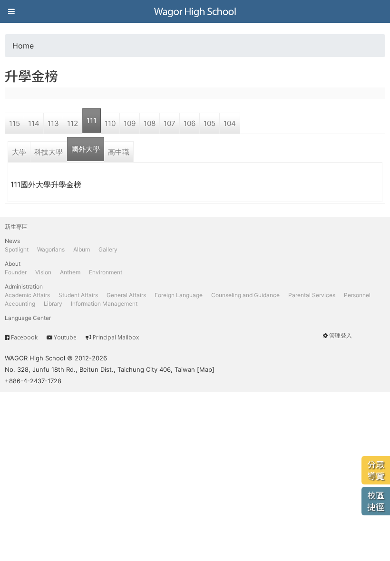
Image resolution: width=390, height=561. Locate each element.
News (12, 240)
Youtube (65, 337)
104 (230, 123)
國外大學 (85, 149)
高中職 (118, 151)
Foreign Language (179, 295)
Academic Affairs (27, 295)
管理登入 (340, 335)
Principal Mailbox (116, 337)
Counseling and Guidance (245, 295)
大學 (19, 151)
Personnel (357, 295)
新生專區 (16, 226)
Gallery (107, 249)
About (12, 263)
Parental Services (311, 295)
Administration (24, 286)
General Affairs (126, 295)
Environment (105, 272)
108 (150, 123)
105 (209, 123)
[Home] (195, 11)
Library (53, 303)
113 (53, 123)
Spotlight (17, 249)
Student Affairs (78, 295)
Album (81, 249)
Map (205, 369)
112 (72, 123)
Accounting (20, 303)
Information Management (104, 303)
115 (14, 123)
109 (130, 123)
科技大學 (48, 151)
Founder (16, 272)
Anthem (70, 272)
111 (92, 120)
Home (23, 45)
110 (110, 123)
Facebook (24, 337)
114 (33, 123)
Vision (43, 272)
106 (189, 123)
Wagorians (51, 249)
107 (170, 123)
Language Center (28, 317)
